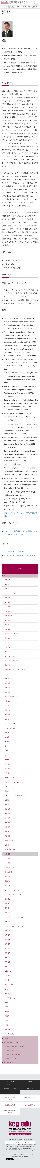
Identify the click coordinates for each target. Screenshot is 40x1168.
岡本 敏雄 (7, 692)
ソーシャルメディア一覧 (10, 1092)
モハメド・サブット (11, 989)
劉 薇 (6, 1025)
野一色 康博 (8, 872)
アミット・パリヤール (11, 633)
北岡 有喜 (7, 710)
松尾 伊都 (7, 939)
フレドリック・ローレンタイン (14, 917)
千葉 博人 (7, 831)
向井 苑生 (7, 975)
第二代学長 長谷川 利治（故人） (14, 1046)
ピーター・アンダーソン (12, 890)
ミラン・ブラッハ (10, 971)
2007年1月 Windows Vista (14, 552)
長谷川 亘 (7, 579)
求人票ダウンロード (10, 1081)
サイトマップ (10, 1084)
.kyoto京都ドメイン (30, 1088)
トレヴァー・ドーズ (11, 849)
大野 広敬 (7, 687)
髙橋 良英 (7, 809)
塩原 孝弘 (7, 786)
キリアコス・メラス (11, 723)
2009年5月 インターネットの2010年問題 (19, 555)
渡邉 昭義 (7, 1029)
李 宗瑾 (7, 1011)
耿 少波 (7, 741)
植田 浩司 (7, 665)
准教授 (6, 1038)
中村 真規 (7, 606)
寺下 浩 (7, 845)
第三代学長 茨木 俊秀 (11, 1050)
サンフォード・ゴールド (12, 782)
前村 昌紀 (7, 930)
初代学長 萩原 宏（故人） (12, 1042)
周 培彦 (7, 791)
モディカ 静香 (9, 984)
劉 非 (6, 1020)
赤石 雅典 (7, 620)
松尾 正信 (7, 944)
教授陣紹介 (11, 7)
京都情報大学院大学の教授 (22, 7)
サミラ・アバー (9, 777)
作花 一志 (7, 768)
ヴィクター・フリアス (11, 656)
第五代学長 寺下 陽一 (11, 1058)
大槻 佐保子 (8, 678)
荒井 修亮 (7, 638)
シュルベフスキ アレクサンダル (14, 795)
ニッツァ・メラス (10, 867)
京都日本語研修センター (30, 1098)
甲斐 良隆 (7, 701)
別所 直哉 (7, 921)
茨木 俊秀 (7, 602)
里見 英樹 (7, 773)
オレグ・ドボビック (11, 696)
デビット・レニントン (11, 840)
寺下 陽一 (7, 584)
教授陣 (20, 568)
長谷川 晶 (7, 876)
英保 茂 (7, 588)
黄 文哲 (7, 746)
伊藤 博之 (7, 647)
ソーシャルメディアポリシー (10, 1088)
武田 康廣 (7, 822)
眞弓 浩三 (7, 962)
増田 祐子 (7, 935)
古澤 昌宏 (7, 912)
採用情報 (30, 1081)
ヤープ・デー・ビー (11, 998)
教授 (5, 575)
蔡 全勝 (7, 759)
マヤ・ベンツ (9, 957)
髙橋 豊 (7, 804)
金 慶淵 (7, 719)
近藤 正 (7, 755)
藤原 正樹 (7, 908)
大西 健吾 (7, 683)
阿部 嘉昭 (7, 629)
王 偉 (6, 674)
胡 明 (6, 750)
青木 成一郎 (8, 615)
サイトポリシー (30, 1084)
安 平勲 (7, 642)
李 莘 (6, 1007)
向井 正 (7, 980)
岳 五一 (7, 705)
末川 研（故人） (9, 1034)
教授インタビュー (9, 1062)
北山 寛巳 (7, 714)
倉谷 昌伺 (7, 732)
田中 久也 (7, 611)
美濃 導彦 (7, 597)
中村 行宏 (7, 863)
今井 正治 (7, 651)
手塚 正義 (7, 836)
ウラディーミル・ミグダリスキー (15, 669)
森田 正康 (7, 993)
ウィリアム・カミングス (12, 660)
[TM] (20, 1128)
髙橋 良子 (7, 813)
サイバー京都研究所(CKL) (10, 1111)
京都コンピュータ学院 (10, 1098)
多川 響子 (7, 818)
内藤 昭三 (7, 854)
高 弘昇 (7, 737)
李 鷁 (6, 1002)
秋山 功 (7, 624)
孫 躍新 (7, 800)
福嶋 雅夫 (7, 899)
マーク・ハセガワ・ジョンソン (14, 926)
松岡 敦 (7, 948)
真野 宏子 (7, 953)
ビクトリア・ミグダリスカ (13, 894)
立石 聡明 (7, 827)
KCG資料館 (30, 1104)
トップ (4, 7)
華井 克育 (7, 885)
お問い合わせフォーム (20, 1142)
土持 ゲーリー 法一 (10, 593)
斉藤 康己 (7, 764)
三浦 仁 (7, 966)
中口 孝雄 (7, 858)
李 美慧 (7, 1016)
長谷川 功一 (8, 881)
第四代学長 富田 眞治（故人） (14, 1054)
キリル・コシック (10, 728)
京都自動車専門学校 (10, 1104)
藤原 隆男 (7, 903)
